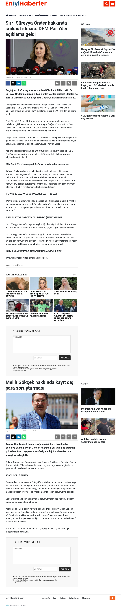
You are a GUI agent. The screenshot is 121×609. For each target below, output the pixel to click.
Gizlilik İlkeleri (74, 598)
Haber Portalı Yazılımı (18, 605)
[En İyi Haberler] (26, 3)
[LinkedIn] (18, 83)
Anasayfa (12, 15)
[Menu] (112, 4)
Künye (55, 598)
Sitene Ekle (86, 598)
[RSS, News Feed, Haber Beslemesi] (112, 598)
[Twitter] (13, 83)
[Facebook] (8, 83)
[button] (63, 83)
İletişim (63, 598)
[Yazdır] (57, 83)
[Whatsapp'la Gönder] (24, 83)
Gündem (22, 15)
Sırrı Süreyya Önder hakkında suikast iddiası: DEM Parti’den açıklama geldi (58, 15)
